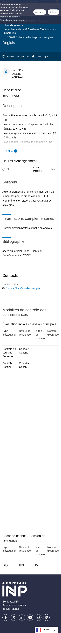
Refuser (53, 12)
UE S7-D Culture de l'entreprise (23, 37)
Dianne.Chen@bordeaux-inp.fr (23, 288)
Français (47, 629)
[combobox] (46, 630)
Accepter (39, 12)
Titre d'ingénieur (14, 25)
